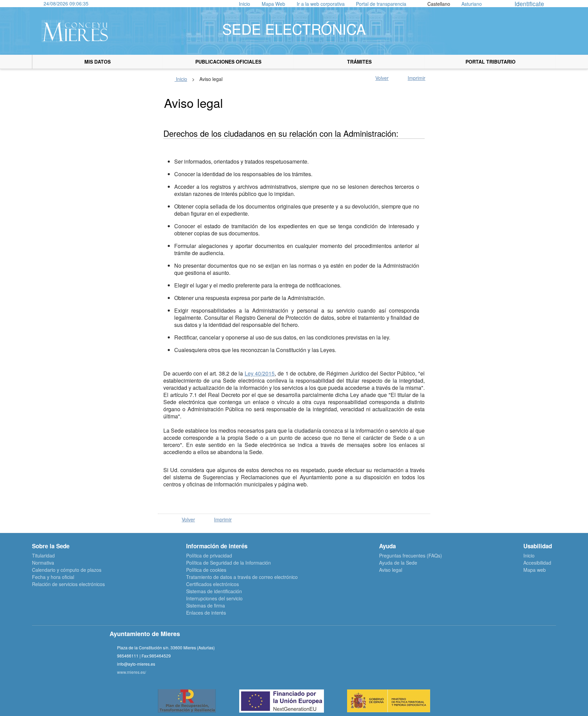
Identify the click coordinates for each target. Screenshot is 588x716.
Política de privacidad (209, 555)
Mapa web (534, 569)
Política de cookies (206, 569)
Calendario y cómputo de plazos (66, 569)
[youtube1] (433, 656)
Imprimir (416, 77)
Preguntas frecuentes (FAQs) (410, 555)
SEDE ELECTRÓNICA (294, 28)
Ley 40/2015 (260, 373)
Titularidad (43, 555)
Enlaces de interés (206, 612)
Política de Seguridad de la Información (228, 562)
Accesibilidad (537, 562)
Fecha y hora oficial (53, 576)
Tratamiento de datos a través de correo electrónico (242, 576)
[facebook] (399, 656)
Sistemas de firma (205, 605)
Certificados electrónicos (212, 584)
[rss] (451, 656)
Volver (382, 77)
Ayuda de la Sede (398, 562)
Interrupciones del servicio (214, 598)
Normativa (43, 562)
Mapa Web (273, 3)
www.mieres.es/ (131, 672)
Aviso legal (390, 569)
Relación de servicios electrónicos (68, 584)
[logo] (75, 31)
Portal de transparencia (381, 3)
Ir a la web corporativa (321, 3)
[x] (416, 656)
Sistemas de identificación (214, 591)
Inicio (244, 3)
